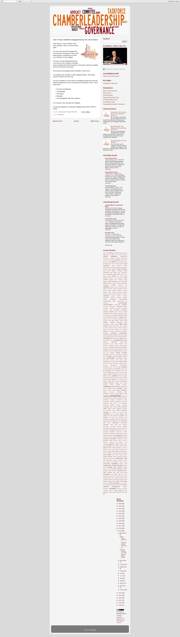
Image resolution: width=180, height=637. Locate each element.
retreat (104, 445)
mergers (112, 405)
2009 (120, 605)
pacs (120, 424)
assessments (123, 256)
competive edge (107, 310)
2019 (120, 521)
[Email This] (82, 112)
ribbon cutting (119, 445)
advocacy (111, 253)
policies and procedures (118, 428)
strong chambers (117, 467)
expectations (112, 347)
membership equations (109, 399)
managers (111, 383)
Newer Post (57, 121)
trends (104, 481)
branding (105, 278)
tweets (114, 481)
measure (105, 388)
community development (109, 306)
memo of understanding (120, 403)
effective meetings (113, 335)
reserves (125, 440)
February (123, 585)
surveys (114, 470)
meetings (114, 388)
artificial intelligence (110, 256)
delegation (112, 322)
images (120, 363)
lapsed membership (122, 374)
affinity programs (123, 252)
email (120, 336)
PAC (116, 424)
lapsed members (112, 374)
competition (124, 308)
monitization (119, 408)
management (123, 381)
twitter (117, 481)
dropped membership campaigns (111, 329)
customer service (122, 319)
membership (115, 396)
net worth (119, 412)
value (125, 481)
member (119, 388)
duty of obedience (123, 331)
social (118, 453)
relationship (120, 438)
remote (110, 440)
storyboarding (106, 463)
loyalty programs (116, 381)
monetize (109, 408)
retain (125, 442)
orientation (106, 424)
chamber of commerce (121, 294)
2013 (120, 595)
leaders (109, 375)
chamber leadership (117, 292)
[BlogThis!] (84, 112)
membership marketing (108, 401)
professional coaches (121, 431)
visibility (112, 484)
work (126, 490)
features (125, 349)
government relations (108, 359)
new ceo (113, 414)
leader (104, 375)
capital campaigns (112, 281)
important (125, 363)
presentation (106, 429)
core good (114, 315)
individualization (123, 365)
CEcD (125, 281)
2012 (120, 597)
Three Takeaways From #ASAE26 (114, 159)
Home (76, 121)
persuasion (113, 426)
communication (122, 303)
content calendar (118, 311)
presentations (112, 430)
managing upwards (108, 384)
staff (125, 458)
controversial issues (122, 313)
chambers (106, 295)
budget (125, 278)
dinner (117, 326)
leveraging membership (108, 377)
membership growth (122, 399)
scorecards (124, 447)
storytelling (114, 463)
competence (106, 308)
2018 (120, 523)
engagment (114, 342)
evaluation (120, 343)
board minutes (107, 270)
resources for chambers (116, 442)
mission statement (122, 406)
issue (126, 368)
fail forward (110, 349)
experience (119, 347)
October (122, 564)
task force (116, 472)
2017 (120, 526)
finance (112, 350)
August (122, 571)
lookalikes (122, 379)
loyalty (109, 381)
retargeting (105, 444)
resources (105, 442)
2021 (120, 516)
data (113, 320)
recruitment (113, 438)
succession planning (116, 469)
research (120, 440)
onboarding (124, 421)
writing (110, 492)
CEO (104, 283)
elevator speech (114, 336)
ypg (104, 494)
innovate (118, 367)
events (111, 345)
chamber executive (107, 288)
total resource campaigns (114, 477)
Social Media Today (109, 102)
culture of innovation (112, 318)
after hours (106, 254)
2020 (120, 518)
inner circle (113, 367)
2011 (120, 600)
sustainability (120, 470)
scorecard (118, 447)
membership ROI (107, 403)
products (112, 431)
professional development (109, 433)
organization (116, 422)
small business (115, 451)
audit (122, 258)
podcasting (105, 428)
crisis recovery (113, 317)
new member (120, 414)
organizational (124, 422)
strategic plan (107, 465)
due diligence (123, 329)
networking (106, 414)
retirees (125, 444)
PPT (126, 428)
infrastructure (106, 367)
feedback (105, 351)
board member (112, 269)
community (124, 304)
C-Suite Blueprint (110, 186)
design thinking (114, 324)
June (121, 576)
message (118, 405)
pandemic (125, 424)
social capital (124, 452)
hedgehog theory (122, 361)
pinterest (120, 426)
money (114, 408)
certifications (106, 285)
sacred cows (107, 447)
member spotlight (114, 393)
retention (111, 444)
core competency (107, 315)
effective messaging (122, 334)
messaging (106, 406)
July (121, 573)
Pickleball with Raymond (110, 83)
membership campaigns (112, 398)
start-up (125, 460)
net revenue (113, 412)
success (108, 468)
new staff (111, 417)
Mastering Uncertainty (111, 208)
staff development (107, 460)
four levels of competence (115, 354)
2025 (120, 506)
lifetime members (119, 377)
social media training (117, 454)
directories (105, 327)
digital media (112, 326)
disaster (115, 327)
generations (109, 356)
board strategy (107, 276)
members (106, 396)
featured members (118, 349)
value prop (105, 483)
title (116, 476)
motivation (108, 410)
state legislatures (114, 461)
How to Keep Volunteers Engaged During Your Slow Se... (123, 542)
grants (125, 359)
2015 (120, 531)
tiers (123, 474)
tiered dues (117, 474)
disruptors (124, 327)
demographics (106, 324)
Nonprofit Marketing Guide (111, 97)
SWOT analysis (107, 472)
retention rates (119, 444)
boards (114, 276)
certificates (118, 283)
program (117, 433)
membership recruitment (121, 401)
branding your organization (115, 277)
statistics (121, 461)
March (122, 583)
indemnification (113, 365)
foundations (105, 354)
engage (121, 338)
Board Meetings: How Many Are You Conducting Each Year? (118, 128)
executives (105, 347)
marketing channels (115, 386)
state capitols (106, 461)
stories (125, 461)
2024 (120, 508)
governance (111, 358)
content (111, 311)
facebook (124, 347)
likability (108, 379)
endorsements (115, 338)
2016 (120, 528)
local (118, 379)
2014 (120, 593)
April (121, 580)
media (109, 388)
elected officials (106, 336)
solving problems (107, 456)
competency (112, 308)
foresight (118, 352)
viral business (123, 483)
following (112, 352)
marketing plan (123, 386)
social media (107, 454)
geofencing (115, 356)
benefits (117, 260)
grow (117, 361)
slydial (109, 451)
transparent (121, 479)
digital (121, 324)
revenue (109, 446)
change (113, 295)
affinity (116, 253)
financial (116, 351)
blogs (109, 261)
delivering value (122, 322)
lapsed (109, 372)
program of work (112, 435)
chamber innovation (122, 290)
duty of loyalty (115, 331)
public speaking (117, 437)
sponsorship (111, 458)
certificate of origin (110, 283)
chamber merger (112, 294)
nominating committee (115, 419)
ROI (123, 445)
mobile (105, 408)
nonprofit (113, 421)
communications (108, 304)
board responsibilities (108, 274)
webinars (119, 488)
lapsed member (115, 372)
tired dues (112, 476)
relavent (125, 438)
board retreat (116, 274)
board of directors (117, 270)
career (119, 281)
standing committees (118, 460)
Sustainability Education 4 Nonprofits (114, 104)
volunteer (124, 485)
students (125, 467)
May (121, 578)
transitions (109, 479)
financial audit (122, 350)
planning (125, 426)
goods (104, 358)
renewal (115, 440)
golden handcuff (122, 356)
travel (125, 479)
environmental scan (108, 343)
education (105, 335)
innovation (124, 367)
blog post (105, 261)
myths (113, 410)
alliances (113, 254)
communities (117, 304)
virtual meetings (106, 484)
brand (125, 276)
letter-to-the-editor (123, 375)
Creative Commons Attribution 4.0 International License (121, 619)
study (104, 468)
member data (111, 390)
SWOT (125, 470)
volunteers (61, 114)
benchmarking (111, 260)
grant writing (119, 359)
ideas (117, 363)
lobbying (113, 379)
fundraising (124, 354)
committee (119, 297)
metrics (111, 406)
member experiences (109, 392)
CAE (116, 279)
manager (105, 383)
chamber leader (107, 292)
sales (113, 447)
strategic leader (123, 463)
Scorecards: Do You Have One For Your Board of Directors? (118, 113)
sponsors (105, 458)
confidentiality (116, 310)
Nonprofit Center (108, 95)
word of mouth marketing (116, 490)
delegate (105, 322)
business (105, 279)
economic (105, 333)
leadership (115, 375)
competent (118, 308)
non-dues (122, 419)
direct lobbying (123, 326)
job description (107, 370)
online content (107, 422)
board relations (113, 272)
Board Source (107, 93)
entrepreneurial (123, 341)
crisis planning (106, 317)
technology (106, 474)
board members (122, 269)
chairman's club (122, 285)
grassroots (105, 361)
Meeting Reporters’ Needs (112, 187)
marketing (106, 386)
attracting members (115, 258)
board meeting (121, 267)
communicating (123, 299)
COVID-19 (119, 315)
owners (112, 424)
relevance (105, 440)
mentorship (105, 405)
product (125, 429)
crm (118, 317)
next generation (119, 417)
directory (111, 327)
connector (105, 311)
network (125, 412)
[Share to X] (86, 112)
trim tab (108, 481)
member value (123, 393)
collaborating (106, 297)
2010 (120, 602)
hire (104, 363)
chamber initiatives (111, 290)
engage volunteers (110, 340)
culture (122, 317)
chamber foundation (117, 288)
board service (124, 274)
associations (106, 258)
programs (119, 435)
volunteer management (111, 486)
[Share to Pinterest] (89, 112)
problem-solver (119, 429)
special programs (117, 456)
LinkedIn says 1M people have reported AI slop (113, 174)
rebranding (124, 437)
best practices (123, 260)
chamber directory (123, 287)
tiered (112, 474)
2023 (120, 511)
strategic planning (117, 465)
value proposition (114, 483)
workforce (105, 492)
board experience (117, 265)
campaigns (120, 279)
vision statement (118, 484)
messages (124, 405)
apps (126, 254)
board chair (111, 263)
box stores (120, 276)
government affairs (122, 358)
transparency (115, 479)
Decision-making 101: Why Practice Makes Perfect (123, 553)
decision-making (123, 320)
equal (116, 343)
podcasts (111, 428)
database (117, 320)
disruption (119, 327)
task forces (124, 472)
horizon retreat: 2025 (110, 363)
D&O (110, 320)
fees (109, 350)
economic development (119, 333)
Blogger (93, 630)
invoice (122, 368)
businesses (111, 279)
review (113, 445)
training (121, 477)
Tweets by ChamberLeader (111, 76)
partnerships (106, 426)
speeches (125, 456)
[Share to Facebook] (87, 112)
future (104, 356)
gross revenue (112, 361)
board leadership (113, 267)
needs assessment (121, 410)
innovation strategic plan (109, 368)
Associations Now (111, 158)
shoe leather (115, 449)
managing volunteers (121, 384)
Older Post (94, 121)
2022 (120, 513)
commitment (113, 297)
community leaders (121, 306)
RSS (126, 445)
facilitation (105, 349)
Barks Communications (110, 90)
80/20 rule (105, 252)
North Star (118, 421)
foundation (124, 352)
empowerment (107, 338)
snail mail (114, 452)
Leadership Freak (110, 218)
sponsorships (119, 458)
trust (111, 481)
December (123, 533)
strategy (109, 467)
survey (110, 470)
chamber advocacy (113, 287)
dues (104, 331)
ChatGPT (119, 295)
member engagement (121, 390)
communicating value (109, 301)
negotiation (106, 412)
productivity (105, 431)
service (105, 449)
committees (113, 299)
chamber (106, 287)
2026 (120, 503)
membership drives (122, 398)
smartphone (109, 452)
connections (124, 310)
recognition (106, 438)
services (109, 449)
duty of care (109, 331)
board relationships (122, 272)
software (125, 454)
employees (124, 336)
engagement (118, 340)
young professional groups (119, 492)
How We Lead (109, 232)
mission (115, 406)
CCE (122, 281)
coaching (125, 295)
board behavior (120, 261)
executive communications (120, 345)
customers (105, 320)
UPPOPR (121, 481)
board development (119, 263)
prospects (110, 437)
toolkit (118, 476)
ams (117, 254)
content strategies (113, 313)
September (123, 567)
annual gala (121, 254)
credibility (125, 315)
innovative (117, 368)
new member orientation (117, 415)
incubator (105, 365)
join (113, 370)
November (123, 560)
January (122, 589)
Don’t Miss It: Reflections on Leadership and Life (113, 234)
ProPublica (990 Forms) (110, 99)
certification (124, 283)
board (114, 262)
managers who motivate (121, 383)
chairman (113, 285)
